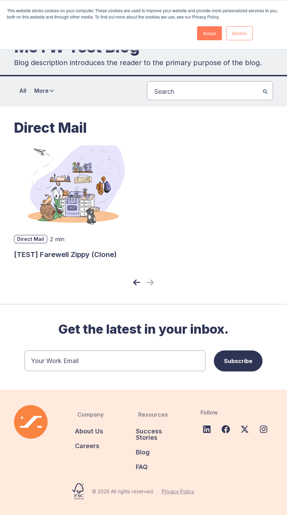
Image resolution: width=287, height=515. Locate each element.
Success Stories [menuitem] (149, 434)
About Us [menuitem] (89, 431)
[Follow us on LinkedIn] (206, 429)
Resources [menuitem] (153, 414)
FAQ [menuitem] (142, 467)
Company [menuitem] (90, 414)
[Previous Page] (136, 282)
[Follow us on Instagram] (263, 429)
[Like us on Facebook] (225, 429)
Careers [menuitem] (87, 446)
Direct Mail (30, 239)
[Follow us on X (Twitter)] (244, 429)
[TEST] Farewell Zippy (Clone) (65, 254)
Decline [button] (239, 33)
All (22, 90)
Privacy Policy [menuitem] (178, 491)
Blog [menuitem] (143, 452)
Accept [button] (209, 33)
